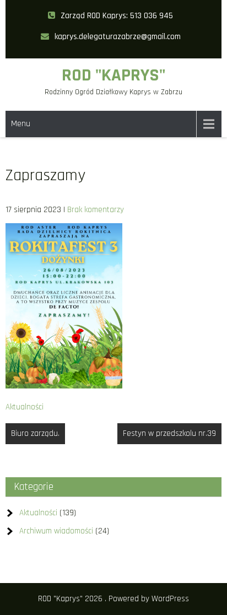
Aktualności (25, 407)
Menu (20, 124)
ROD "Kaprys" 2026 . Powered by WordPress (113, 599)
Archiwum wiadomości (56, 531)
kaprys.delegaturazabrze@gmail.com (118, 36)
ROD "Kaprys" (113, 75)
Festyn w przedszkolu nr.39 (169, 433)
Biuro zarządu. (35, 433)
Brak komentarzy (95, 209)
